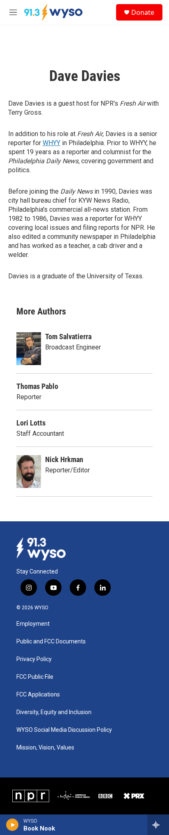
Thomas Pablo (37, 386)
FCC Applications (38, 695)
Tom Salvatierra (68, 336)
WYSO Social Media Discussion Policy (64, 730)
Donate (142, 12)
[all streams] (158, 824)
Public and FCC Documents (51, 641)
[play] (12, 825)
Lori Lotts (31, 423)
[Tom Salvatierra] (28, 348)
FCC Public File (34, 677)
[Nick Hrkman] (28, 471)
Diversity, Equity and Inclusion (53, 712)
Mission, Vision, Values (45, 748)
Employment (33, 624)
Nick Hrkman (64, 459)
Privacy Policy (34, 659)
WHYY (51, 143)
